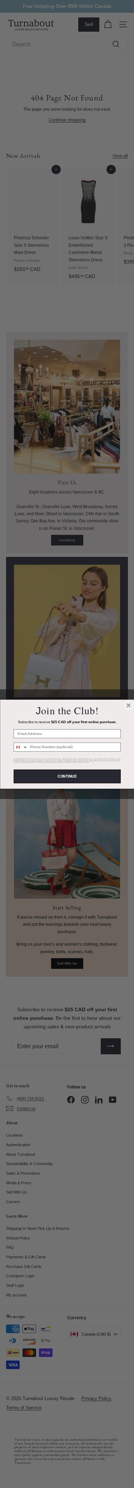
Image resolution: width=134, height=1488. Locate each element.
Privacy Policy (76, 762)
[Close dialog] (128, 705)
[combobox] (21, 747)
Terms (86, 762)
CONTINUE (67, 776)
